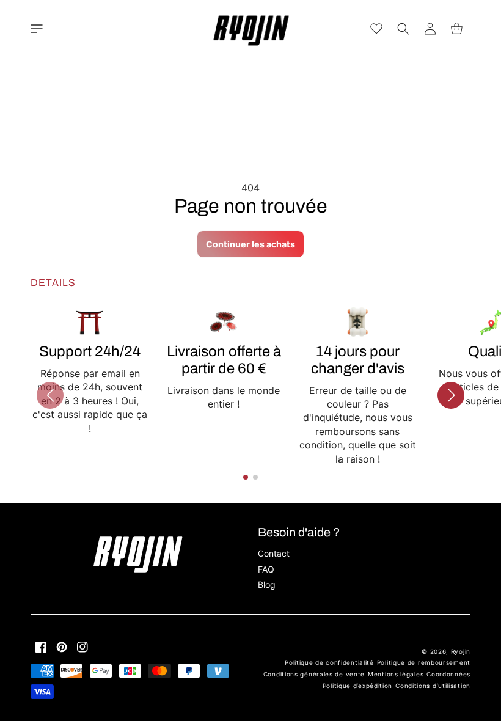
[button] (36, 28)
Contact (274, 553)
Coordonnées (448, 674)
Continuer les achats (250, 244)
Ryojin (460, 651)
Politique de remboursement (423, 662)
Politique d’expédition (357, 685)
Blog (267, 584)
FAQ (266, 569)
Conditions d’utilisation (432, 685)
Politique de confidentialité (329, 662)
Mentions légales (395, 674)
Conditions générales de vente (314, 674)
